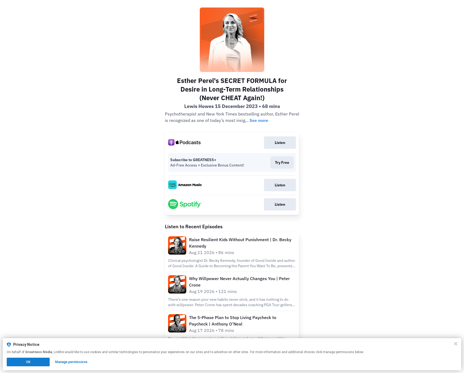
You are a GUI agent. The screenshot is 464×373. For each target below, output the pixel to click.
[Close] (455, 343)
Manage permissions (71, 362)
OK (28, 362)
